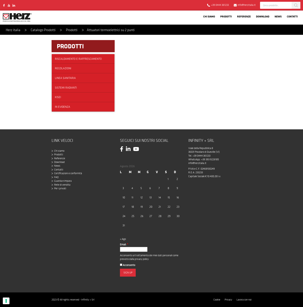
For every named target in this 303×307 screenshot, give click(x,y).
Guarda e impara (63, 180)
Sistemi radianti (66, 87)
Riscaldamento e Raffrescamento (78, 58)
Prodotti (226, 16)
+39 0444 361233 (201, 155)
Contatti (292, 16)
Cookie (216, 299)
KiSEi (58, 97)
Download (262, 16)
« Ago (123, 239)
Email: (124, 244)
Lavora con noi (244, 299)
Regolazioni (63, 68)
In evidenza (62, 106)
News (278, 16)
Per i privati (60, 188)
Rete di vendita (62, 184)
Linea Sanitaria (65, 78)
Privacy (228, 299)
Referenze (244, 16)
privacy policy (142, 259)
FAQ (56, 177)
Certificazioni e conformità (68, 173)
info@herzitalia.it (197, 163)
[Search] (296, 5)
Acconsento (128, 265)
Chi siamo (209, 16)
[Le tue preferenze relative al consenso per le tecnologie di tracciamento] (6, 301)
